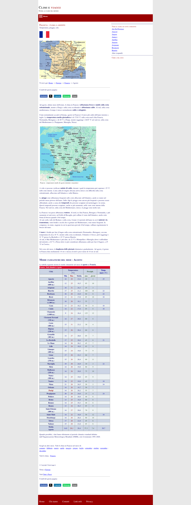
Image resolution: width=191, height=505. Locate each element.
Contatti (65, 501)
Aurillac (115, 39)
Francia (67, 83)
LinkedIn (57, 96)
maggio (68, 448)
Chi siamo (53, 501)
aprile (62, 448)
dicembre (42, 451)
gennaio (42, 448)
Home (51, 83)
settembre (88, 448)
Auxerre (114, 42)
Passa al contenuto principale (48, 1)
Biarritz (114, 50)
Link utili (78, 501)
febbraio (50, 448)
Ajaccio (114, 31)
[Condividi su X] (50, 96)
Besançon (115, 47)
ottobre (96, 448)
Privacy (89, 501)
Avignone (115, 45)
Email (74, 96)
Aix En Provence (118, 29)
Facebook (44, 96)
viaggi (50, 7)
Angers (114, 34)
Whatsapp (66, 96)
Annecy (114, 37)
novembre (103, 448)
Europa (58, 83)
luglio (81, 448)
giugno (75, 448)
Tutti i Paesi (47, 474)
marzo (56, 448)
